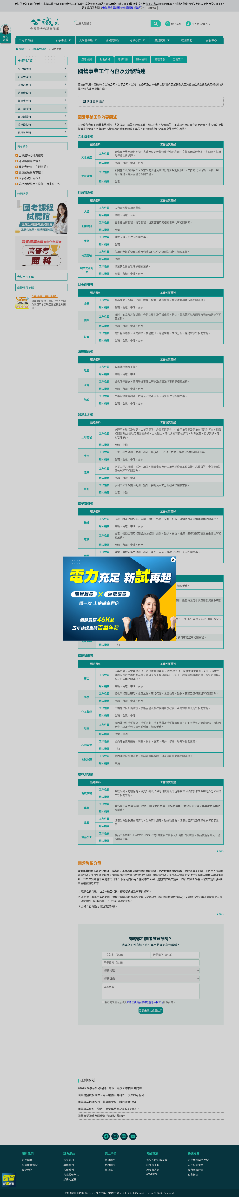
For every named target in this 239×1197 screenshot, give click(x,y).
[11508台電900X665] (119, 598)
